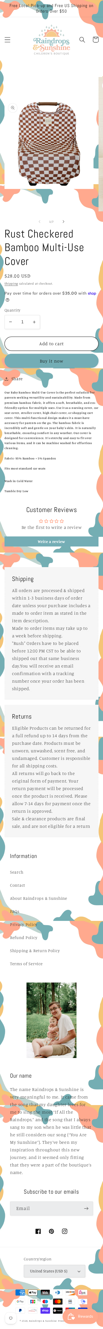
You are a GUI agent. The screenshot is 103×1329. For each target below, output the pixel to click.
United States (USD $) (48, 1271)
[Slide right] (63, 221)
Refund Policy (23, 937)
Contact (17, 885)
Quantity (12, 310)
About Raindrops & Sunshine (38, 898)
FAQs (15, 911)
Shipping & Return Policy (35, 950)
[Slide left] (39, 221)
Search (16, 872)
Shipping (11, 283)
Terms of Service (26, 963)
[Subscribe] (86, 1208)
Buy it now (52, 361)
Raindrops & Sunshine (43, 1320)
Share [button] (17, 378)
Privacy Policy (23, 924)
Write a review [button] (51, 541)
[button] (7, 39)
